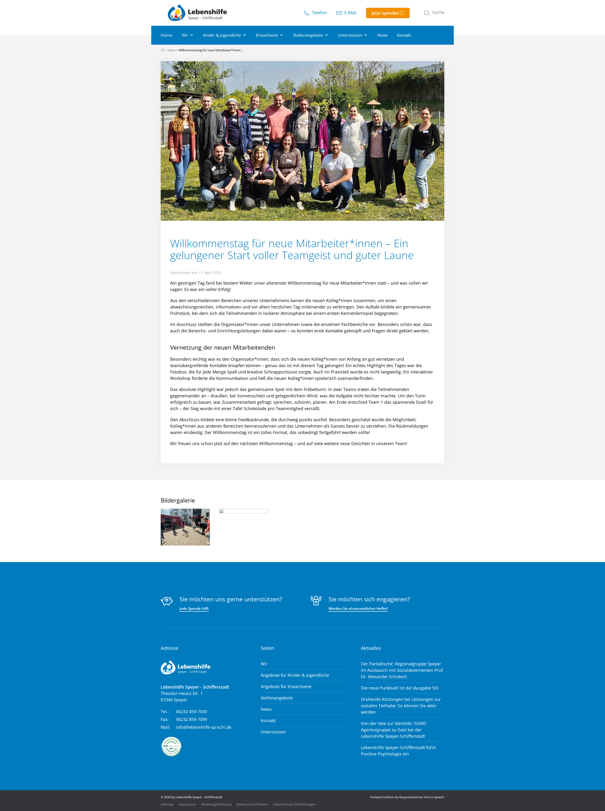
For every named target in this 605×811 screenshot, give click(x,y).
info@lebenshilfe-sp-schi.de (203, 727)
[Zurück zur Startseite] (197, 13)
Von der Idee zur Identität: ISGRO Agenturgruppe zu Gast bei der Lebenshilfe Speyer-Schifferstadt (393, 729)
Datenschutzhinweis (252, 804)
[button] (434, 13)
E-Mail (350, 12)
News (382, 35)
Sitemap (167, 804)
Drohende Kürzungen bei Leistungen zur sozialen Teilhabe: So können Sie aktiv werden (401, 705)
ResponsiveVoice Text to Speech (421, 797)
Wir (185, 35)
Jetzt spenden (385, 13)
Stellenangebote (308, 35)
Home (166, 35)
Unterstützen (350, 35)
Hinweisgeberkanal (216, 804)
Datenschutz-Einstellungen (294, 804)
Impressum (187, 804)
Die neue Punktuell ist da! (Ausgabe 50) (399, 688)
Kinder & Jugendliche (222, 35)
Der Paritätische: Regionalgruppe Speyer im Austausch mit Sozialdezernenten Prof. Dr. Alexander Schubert (402, 670)
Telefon (319, 12)
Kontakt (404, 35)
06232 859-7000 (191, 711)
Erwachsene (267, 35)
